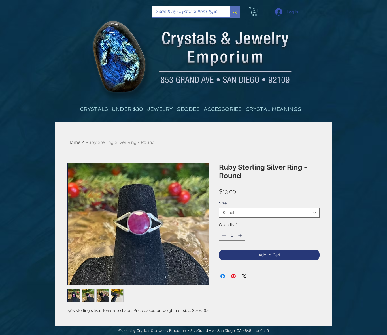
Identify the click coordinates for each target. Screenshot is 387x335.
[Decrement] (223, 235)
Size (224, 203)
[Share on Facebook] (222, 276)
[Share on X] (244, 276)
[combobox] (269, 213)
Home (73, 142)
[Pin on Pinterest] (233, 276)
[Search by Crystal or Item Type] (234, 11)
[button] (273, 109)
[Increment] (240, 235)
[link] (254, 11)
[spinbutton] (232, 235)
